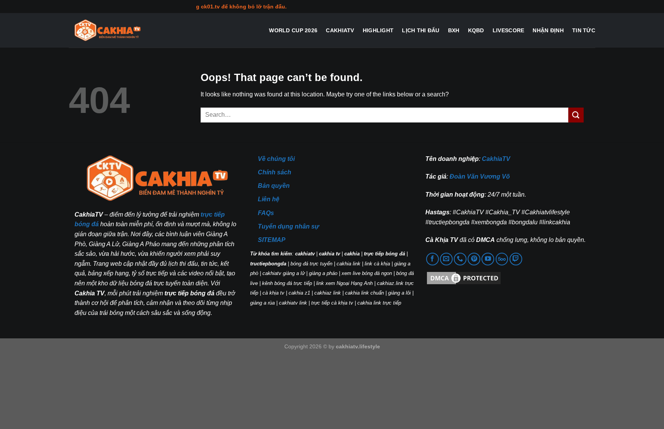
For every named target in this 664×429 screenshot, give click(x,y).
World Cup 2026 (293, 30)
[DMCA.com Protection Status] (463, 278)
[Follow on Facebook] (432, 259)
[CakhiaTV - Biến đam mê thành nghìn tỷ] (107, 30)
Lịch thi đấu (420, 30)
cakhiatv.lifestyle (358, 346)
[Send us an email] (446, 259)
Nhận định (548, 30)
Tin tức (583, 30)
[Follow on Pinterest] (474, 259)
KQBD (476, 30)
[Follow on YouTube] (487, 259)
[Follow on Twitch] (516, 259)
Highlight (378, 30)
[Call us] (460, 259)
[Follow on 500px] (502, 259)
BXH (454, 30)
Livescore (509, 30)
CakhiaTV (340, 30)
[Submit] (576, 115)
